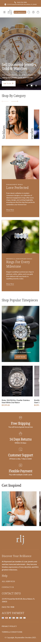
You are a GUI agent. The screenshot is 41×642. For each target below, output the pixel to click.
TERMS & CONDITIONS (12, 632)
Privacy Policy (9, 626)
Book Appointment (20, 12)
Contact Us (23, 65)
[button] (28, 12)
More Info (7, 65)
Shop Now (10, 210)
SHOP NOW (20, 357)
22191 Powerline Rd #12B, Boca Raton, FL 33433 (22, 4)
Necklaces (3, 132)
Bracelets (31, 134)
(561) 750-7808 (22, 2)
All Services (8, 581)
